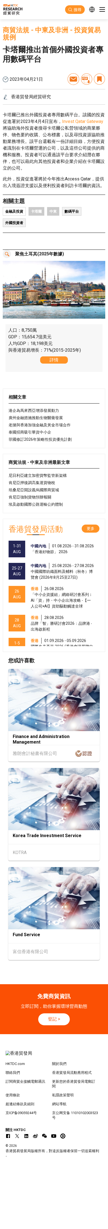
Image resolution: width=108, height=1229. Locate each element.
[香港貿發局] (54, 1056)
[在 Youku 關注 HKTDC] (62, 1136)
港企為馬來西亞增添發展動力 (34, 410)
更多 (90, 528)
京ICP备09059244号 (21, 1113)
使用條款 (13, 1095)
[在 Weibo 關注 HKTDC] (35, 1136)
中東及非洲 (51, 30)
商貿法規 (16, 30)
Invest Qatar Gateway (82, 121)
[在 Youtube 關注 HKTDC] (53, 1136)
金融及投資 (14, 211)
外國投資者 (14, 223)
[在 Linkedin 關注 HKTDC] (26, 1136)
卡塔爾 (36, 211)
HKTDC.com (15, 1064)
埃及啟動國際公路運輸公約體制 (36, 504)
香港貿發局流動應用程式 (72, 1073)
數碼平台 (72, 211)
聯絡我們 (13, 1073)
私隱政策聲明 (63, 1095)
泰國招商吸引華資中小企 (30, 432)
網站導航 (59, 1104)
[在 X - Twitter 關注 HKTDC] (17, 1136)
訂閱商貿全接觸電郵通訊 (25, 1081)
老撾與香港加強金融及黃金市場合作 (40, 425)
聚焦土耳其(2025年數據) (39, 253)
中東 (53, 211)
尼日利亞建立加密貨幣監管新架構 (38, 475)
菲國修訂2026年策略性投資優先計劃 (40, 439)
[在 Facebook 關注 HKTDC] (8, 1136)
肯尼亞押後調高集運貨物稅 (32, 482)
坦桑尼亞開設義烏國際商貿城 (34, 490)
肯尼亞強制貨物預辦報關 (30, 497)
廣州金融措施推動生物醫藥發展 (36, 417)
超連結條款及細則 (20, 1104)
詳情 (54, 359)
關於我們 (59, 1064)
